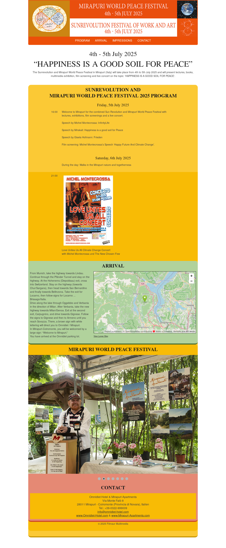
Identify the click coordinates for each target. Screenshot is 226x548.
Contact (144, 40)
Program (82, 40)
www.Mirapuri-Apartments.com (130, 515)
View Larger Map (101, 336)
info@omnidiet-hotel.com (113, 512)
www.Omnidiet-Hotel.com (92, 515)
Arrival (101, 40)
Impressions (122, 40)
